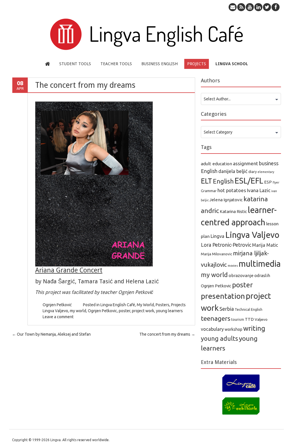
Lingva (217, 236)
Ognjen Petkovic (102, 310)
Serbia (226, 309)
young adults (219, 338)
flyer (276, 182)
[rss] (241, 7)
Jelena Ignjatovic (226, 199)
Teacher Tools (116, 63)
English (223, 181)
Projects (196, 63)
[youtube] (250, 7)
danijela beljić (233, 171)
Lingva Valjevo (55, 310)
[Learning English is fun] (146, 53)
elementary (266, 172)
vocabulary (212, 329)
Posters (162, 304)
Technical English (248, 309)
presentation (223, 296)
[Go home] (47, 64)
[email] (232, 7)
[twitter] (267, 7)
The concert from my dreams (167, 334)
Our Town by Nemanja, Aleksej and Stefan (51, 334)
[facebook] (275, 7)
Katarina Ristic (233, 211)
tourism (237, 319)
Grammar (209, 191)
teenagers (215, 318)
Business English (159, 63)
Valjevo (261, 319)
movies (233, 265)
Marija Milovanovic (216, 254)
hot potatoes (231, 190)
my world (78, 310)
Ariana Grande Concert (68, 270)
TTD (249, 319)
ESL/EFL (249, 180)
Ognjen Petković (57, 304)
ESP (268, 182)
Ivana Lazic (258, 190)
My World (145, 304)
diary (252, 172)
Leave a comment (58, 316)
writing (254, 328)
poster (124, 310)
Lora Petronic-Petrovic (226, 245)
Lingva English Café (117, 304)
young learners (169, 310)
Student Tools (75, 63)
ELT (206, 181)
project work (143, 310)
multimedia (260, 263)
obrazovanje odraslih (249, 275)
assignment (245, 163)
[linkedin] (258, 7)
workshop (233, 329)
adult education (216, 163)
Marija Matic (265, 245)
